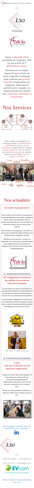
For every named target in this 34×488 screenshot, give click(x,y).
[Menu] (17, 8)
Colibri (18, 482)
